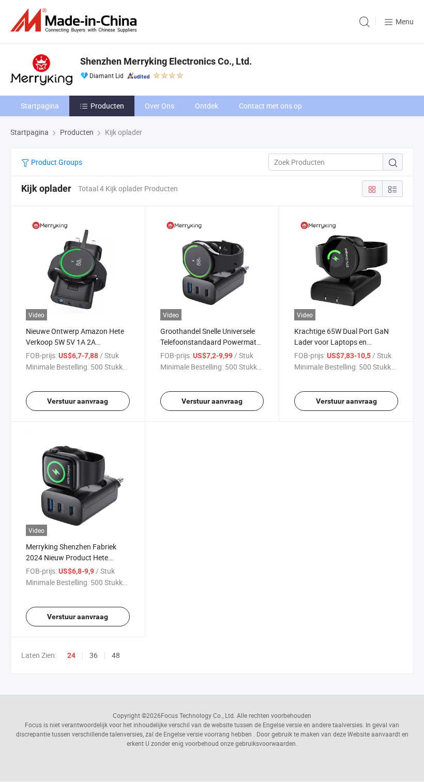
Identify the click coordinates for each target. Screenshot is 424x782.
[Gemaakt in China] (75, 20)
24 (71, 655)
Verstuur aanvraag (77, 401)
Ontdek (206, 106)
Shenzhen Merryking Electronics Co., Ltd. (166, 61)
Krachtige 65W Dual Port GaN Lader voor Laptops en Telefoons (341, 342)
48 (116, 655)
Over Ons (159, 106)
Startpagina (40, 106)
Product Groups (55, 162)
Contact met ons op (270, 106)
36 (93, 655)
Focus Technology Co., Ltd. (198, 715)
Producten (107, 106)
